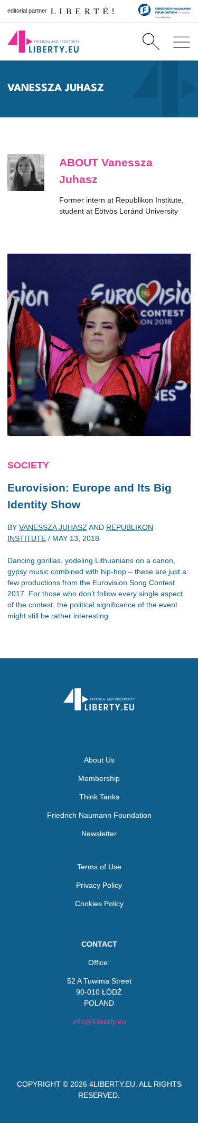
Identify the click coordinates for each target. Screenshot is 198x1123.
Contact (99, 944)
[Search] (151, 41)
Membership (99, 778)
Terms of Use (99, 867)
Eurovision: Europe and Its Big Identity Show (89, 496)
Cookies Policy (99, 903)
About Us (99, 760)
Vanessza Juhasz (53, 527)
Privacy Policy (99, 885)
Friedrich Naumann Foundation (99, 815)
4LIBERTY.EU (112, 1084)
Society (28, 465)
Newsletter (99, 833)
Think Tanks (99, 797)
